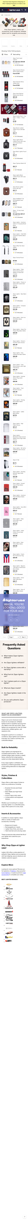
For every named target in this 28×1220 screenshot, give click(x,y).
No (11, 620)
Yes (17, 620)
